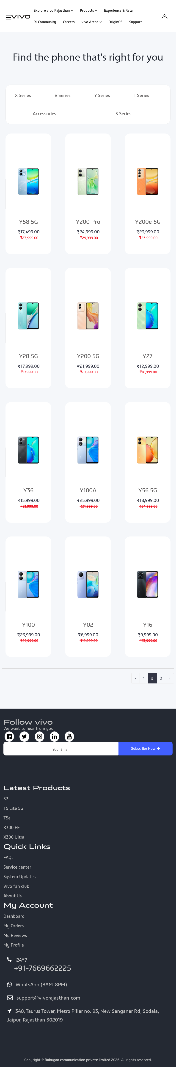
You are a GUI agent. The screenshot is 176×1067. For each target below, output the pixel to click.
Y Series (102, 95)
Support (135, 22)
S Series (123, 113)
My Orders (13, 925)
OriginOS (115, 22)
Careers (69, 22)
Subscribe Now (144, 748)
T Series (141, 95)
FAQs (8, 857)
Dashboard (14, 916)
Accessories (44, 113)
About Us (12, 895)
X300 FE (11, 827)
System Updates (19, 876)
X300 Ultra (13, 837)
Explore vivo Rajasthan (52, 10)
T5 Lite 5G (13, 808)
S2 (5, 798)
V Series (63, 95)
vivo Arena (90, 22)
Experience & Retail (119, 10)
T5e (7, 817)
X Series (23, 95)
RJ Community (45, 22)
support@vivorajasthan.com (47, 998)
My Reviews (15, 935)
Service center (17, 867)
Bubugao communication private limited (77, 1059)
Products (87, 10)
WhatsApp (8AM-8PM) (40, 984)
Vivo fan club (16, 886)
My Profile (13, 944)
